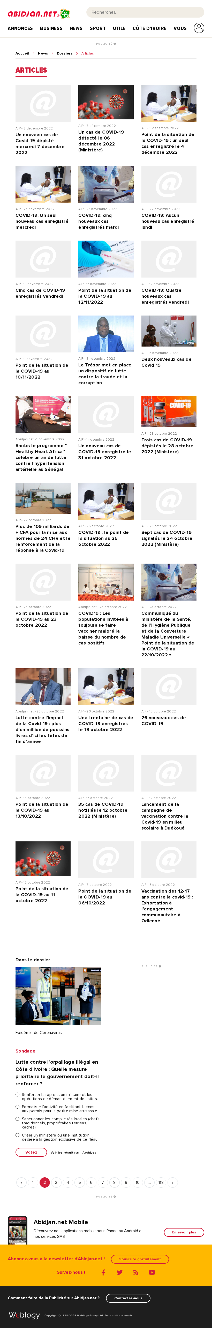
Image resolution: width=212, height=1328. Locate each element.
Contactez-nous (128, 1298)
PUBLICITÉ (104, 44)
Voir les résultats (65, 1152)
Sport (98, 28)
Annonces (20, 28)
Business (51, 28)
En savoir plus (184, 1232)
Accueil (22, 53)
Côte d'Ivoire (149, 28)
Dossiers (65, 53)
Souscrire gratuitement (140, 1259)
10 (138, 1182)
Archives (89, 1152)
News (76, 28)
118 (161, 1182)
